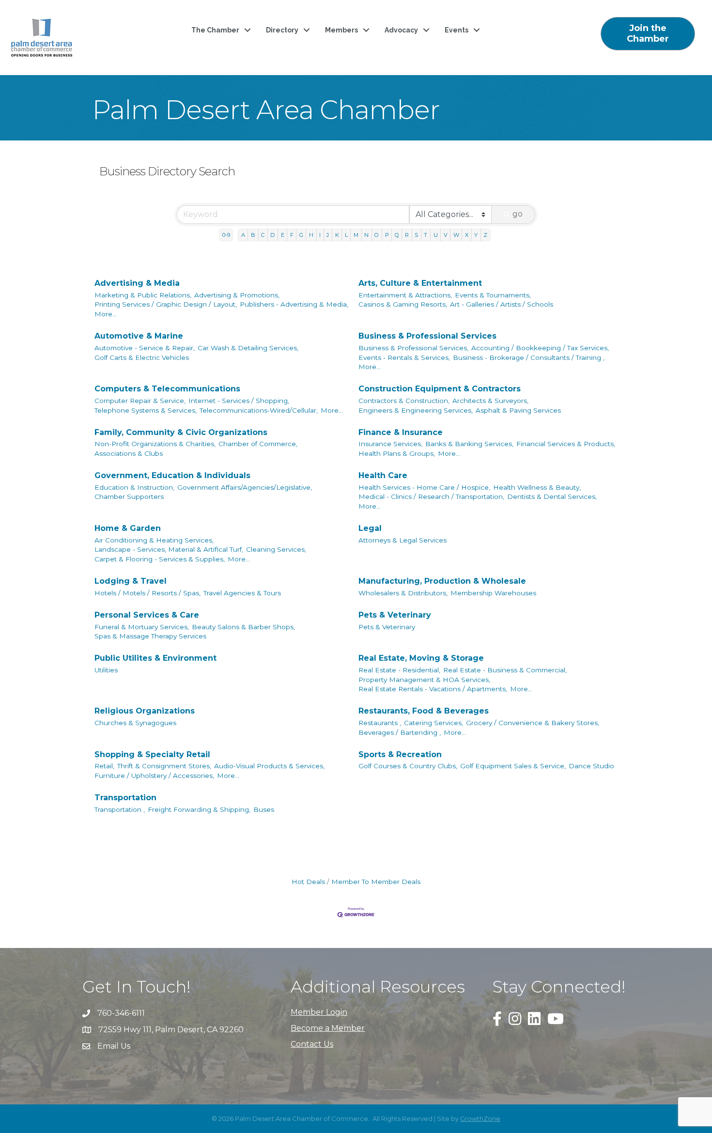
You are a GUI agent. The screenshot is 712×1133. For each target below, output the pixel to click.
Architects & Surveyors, (490, 400)
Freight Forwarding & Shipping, (199, 809)
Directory (282, 30)
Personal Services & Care (146, 615)
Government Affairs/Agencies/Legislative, (244, 487)
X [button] (466, 235)
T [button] (425, 235)
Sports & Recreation (400, 754)
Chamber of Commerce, (257, 444)
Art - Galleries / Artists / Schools (501, 304)
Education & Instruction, (134, 487)
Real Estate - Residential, (399, 670)
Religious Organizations (144, 710)
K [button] (337, 235)
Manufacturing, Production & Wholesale (442, 581)
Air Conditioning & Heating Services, (154, 540)
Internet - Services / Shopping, (238, 400)
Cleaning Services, (276, 549)
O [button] (376, 235)
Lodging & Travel (130, 581)
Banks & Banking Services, (469, 444)
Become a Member (328, 1028)
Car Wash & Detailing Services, (248, 348)
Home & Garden (127, 528)
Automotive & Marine (138, 336)
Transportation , (119, 809)
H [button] (311, 235)
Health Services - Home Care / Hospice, (424, 487)
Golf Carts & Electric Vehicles (141, 357)
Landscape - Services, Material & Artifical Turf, (168, 549)
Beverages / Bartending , (399, 732)
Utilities (106, 670)
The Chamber (215, 30)
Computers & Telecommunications (167, 388)
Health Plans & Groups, (396, 453)
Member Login (319, 1012)
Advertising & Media (137, 283)
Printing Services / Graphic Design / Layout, (165, 304)
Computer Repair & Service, (140, 400)
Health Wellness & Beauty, (537, 487)
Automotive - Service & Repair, (144, 348)
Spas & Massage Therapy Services (150, 636)
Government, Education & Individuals (172, 475)
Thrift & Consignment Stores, (164, 766)
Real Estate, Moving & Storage (421, 658)
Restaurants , (379, 723)
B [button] (253, 235)
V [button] (446, 235)
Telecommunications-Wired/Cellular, (259, 410)
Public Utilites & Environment (155, 658)
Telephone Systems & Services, (145, 410)
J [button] (327, 235)
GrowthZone (480, 1118)
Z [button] (485, 235)
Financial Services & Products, (565, 444)
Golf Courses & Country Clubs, (407, 766)
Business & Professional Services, (413, 348)
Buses (263, 809)
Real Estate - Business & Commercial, (505, 670)
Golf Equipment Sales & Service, (513, 766)
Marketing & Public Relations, (142, 295)
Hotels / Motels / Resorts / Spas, (147, 593)
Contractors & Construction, (403, 400)
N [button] (366, 235)
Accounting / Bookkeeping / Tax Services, (540, 348)
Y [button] (476, 235)
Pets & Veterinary (394, 615)
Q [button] (397, 235)
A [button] (243, 235)
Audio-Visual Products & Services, (269, 766)
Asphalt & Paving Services (518, 410)
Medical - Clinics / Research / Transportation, (431, 496)
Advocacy (401, 30)
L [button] (346, 235)
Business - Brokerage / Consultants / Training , (528, 357)
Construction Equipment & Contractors (439, 388)
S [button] (416, 235)
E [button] (282, 235)
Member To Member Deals (375, 881)
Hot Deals (308, 881)
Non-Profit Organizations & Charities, (155, 444)
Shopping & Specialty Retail (152, 754)
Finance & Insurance (400, 432)
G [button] (301, 235)
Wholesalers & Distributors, (403, 593)
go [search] (517, 213)
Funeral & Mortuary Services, (141, 627)
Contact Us (312, 1044)
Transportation (125, 797)
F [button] (292, 235)
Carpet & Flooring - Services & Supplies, (159, 559)
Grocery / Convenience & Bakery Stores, (532, 723)
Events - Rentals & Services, (404, 357)
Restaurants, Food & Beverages (423, 710)
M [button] (356, 235)
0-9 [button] (226, 235)
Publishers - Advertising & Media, (294, 304)
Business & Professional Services (427, 336)
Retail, (104, 766)
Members (341, 30)
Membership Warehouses (493, 593)
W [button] (456, 235)
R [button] (407, 235)
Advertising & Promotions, (236, 295)
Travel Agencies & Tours (242, 593)
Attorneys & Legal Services (402, 540)
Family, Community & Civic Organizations (180, 432)
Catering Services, (433, 723)
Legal (370, 528)
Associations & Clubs (128, 453)
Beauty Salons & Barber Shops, (243, 627)
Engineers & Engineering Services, (415, 410)
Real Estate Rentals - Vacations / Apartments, (432, 689)
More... (105, 314)
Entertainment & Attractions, (405, 295)
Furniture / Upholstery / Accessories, (154, 775)
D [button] (272, 235)
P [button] (387, 235)
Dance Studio (591, 766)
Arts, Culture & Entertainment (420, 283)
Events (456, 30)
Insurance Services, (390, 444)
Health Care (382, 475)
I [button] (320, 235)
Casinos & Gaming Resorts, (402, 304)
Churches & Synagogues (135, 723)
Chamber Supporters (129, 496)
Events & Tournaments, (493, 295)
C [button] (262, 235)
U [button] (435, 235)
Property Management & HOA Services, (424, 679)
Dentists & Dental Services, (552, 496)
